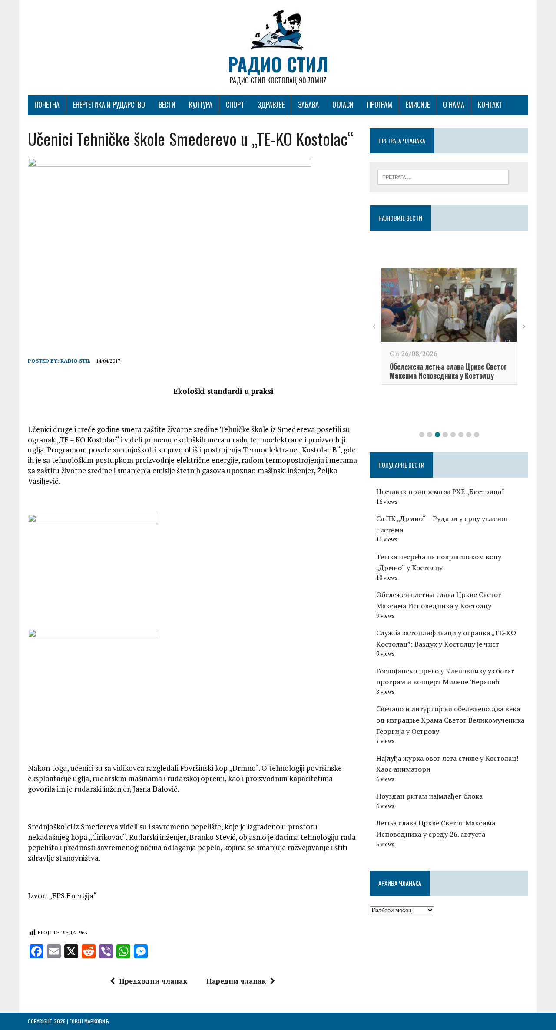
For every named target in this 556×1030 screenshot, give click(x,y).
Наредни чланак (236, 981)
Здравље (271, 104)
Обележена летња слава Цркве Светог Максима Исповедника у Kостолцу (448, 371)
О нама (453, 104)
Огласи (343, 104)
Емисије (418, 104)
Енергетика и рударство (109, 104)
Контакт (490, 104)
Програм (379, 104)
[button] (421, 434)
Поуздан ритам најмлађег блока (429, 796)
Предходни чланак (153, 981)
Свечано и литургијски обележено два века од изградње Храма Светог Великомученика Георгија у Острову (450, 720)
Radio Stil (75, 360)
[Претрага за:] (443, 176)
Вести (167, 104)
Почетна (47, 104)
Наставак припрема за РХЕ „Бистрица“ (440, 491)
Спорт (235, 104)
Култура (200, 104)
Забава (308, 104)
